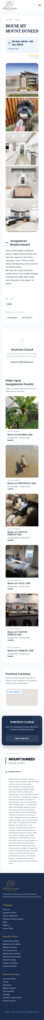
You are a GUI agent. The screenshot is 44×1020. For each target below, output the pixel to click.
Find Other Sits (22, 738)
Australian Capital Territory (12, 998)
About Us (6, 909)
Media (5, 922)
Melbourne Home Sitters (11, 944)
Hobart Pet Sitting (9, 960)
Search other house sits (22, 362)
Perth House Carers (10, 950)
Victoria (5, 982)
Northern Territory (9, 1001)
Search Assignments (10, 916)
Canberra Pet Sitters (10, 963)
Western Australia (9, 988)
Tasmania (6, 994)
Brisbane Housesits (10, 947)
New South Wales (9, 979)
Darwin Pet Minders (10, 966)
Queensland (7, 985)
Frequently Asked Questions (13, 919)
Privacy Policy (8, 928)
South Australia (8, 991)
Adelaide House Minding (12, 953)
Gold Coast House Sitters (12, 957)
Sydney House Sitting (11, 941)
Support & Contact (9, 913)
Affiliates (6, 925)
